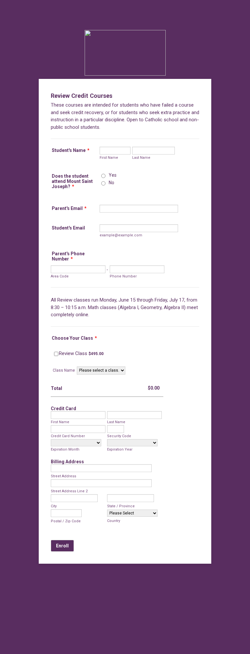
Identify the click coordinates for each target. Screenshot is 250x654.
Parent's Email (69, 208)
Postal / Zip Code (66, 521)
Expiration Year (119, 449)
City (54, 506)
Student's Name (71, 150)
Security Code (119, 436)
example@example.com (121, 235)
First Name (109, 158)
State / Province (121, 506)
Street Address (63, 476)
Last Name (141, 158)
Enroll (62, 545)
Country (113, 521)
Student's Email (68, 227)
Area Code (60, 276)
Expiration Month (65, 449)
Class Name (64, 370)
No (111, 182)
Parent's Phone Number (68, 256)
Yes (113, 175)
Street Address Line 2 (69, 491)
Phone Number (123, 276)
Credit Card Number (68, 436)
